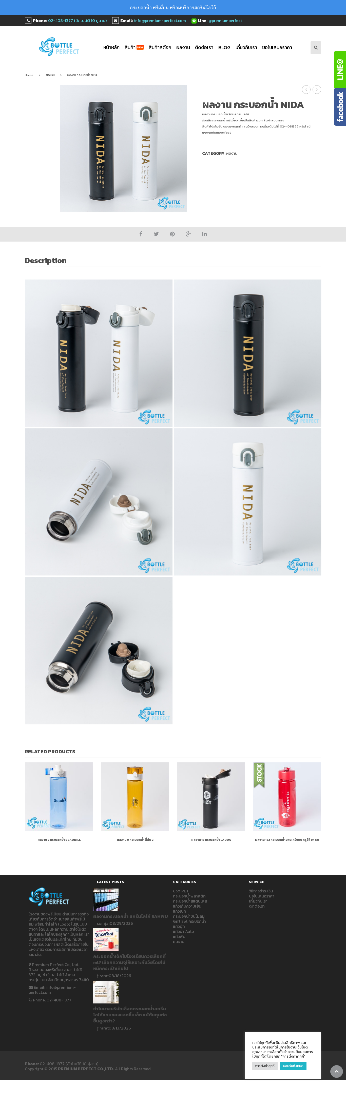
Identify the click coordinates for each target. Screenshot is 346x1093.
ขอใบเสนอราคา (277, 47)
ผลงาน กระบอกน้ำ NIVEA (306, 89)
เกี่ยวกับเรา (246, 47)
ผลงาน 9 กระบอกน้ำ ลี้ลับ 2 (135, 840)
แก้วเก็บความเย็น (187, 906)
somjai (103, 923)
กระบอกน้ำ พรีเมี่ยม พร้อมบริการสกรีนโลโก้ (173, 7)
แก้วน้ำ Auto (183, 931)
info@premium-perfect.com (160, 20)
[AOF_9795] (247, 502)
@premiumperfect (225, 20)
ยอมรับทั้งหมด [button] (293, 1065)
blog (224, 47)
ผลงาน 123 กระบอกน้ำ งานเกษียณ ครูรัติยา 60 (287, 840)
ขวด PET (181, 891)
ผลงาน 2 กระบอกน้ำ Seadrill (59, 840)
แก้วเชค (179, 911)
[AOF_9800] (98, 650)
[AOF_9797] (247, 353)
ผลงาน (183, 47)
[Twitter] (156, 234)
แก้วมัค (179, 926)
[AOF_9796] (98, 502)
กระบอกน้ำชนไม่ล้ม (189, 916)
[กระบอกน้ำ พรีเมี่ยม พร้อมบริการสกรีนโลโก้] (59, 46)
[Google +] (188, 234)
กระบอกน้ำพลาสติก (189, 896)
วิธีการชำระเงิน (261, 891)
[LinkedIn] (204, 234)
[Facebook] (141, 234)
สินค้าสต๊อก (160, 47)
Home (29, 75)
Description (46, 260)
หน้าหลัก (111, 47)
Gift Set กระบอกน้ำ (189, 921)
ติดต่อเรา (204, 47)
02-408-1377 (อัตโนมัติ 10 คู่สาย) (77, 20)
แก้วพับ (179, 936)
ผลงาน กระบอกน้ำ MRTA (317, 89)
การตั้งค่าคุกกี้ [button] (265, 1065)
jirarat (103, 976)
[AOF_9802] (98, 353)
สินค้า (134, 47)
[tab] (48, 261)
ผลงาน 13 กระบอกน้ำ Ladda (211, 840)
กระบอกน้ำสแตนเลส (190, 901)
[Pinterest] (172, 234)
